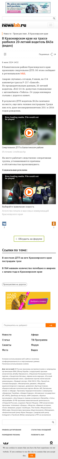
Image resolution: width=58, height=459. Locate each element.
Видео (34, 350)
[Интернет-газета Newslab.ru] (14, 24)
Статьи (6, 339)
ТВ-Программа (39, 339)
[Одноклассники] (52, 443)
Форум (35, 344)
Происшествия (20, 33)
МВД (22, 73)
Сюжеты (6, 344)
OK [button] (31, 455)
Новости (7, 33)
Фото (5, 350)
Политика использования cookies (15, 364)
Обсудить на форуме (30, 238)
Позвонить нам (37, 435)
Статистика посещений (41, 430)
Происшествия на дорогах (14, 284)
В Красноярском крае (38, 33)
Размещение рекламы (11, 435)
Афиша (34, 334)
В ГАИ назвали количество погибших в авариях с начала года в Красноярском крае (28, 270)
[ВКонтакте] (25, 443)
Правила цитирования (11, 430)
